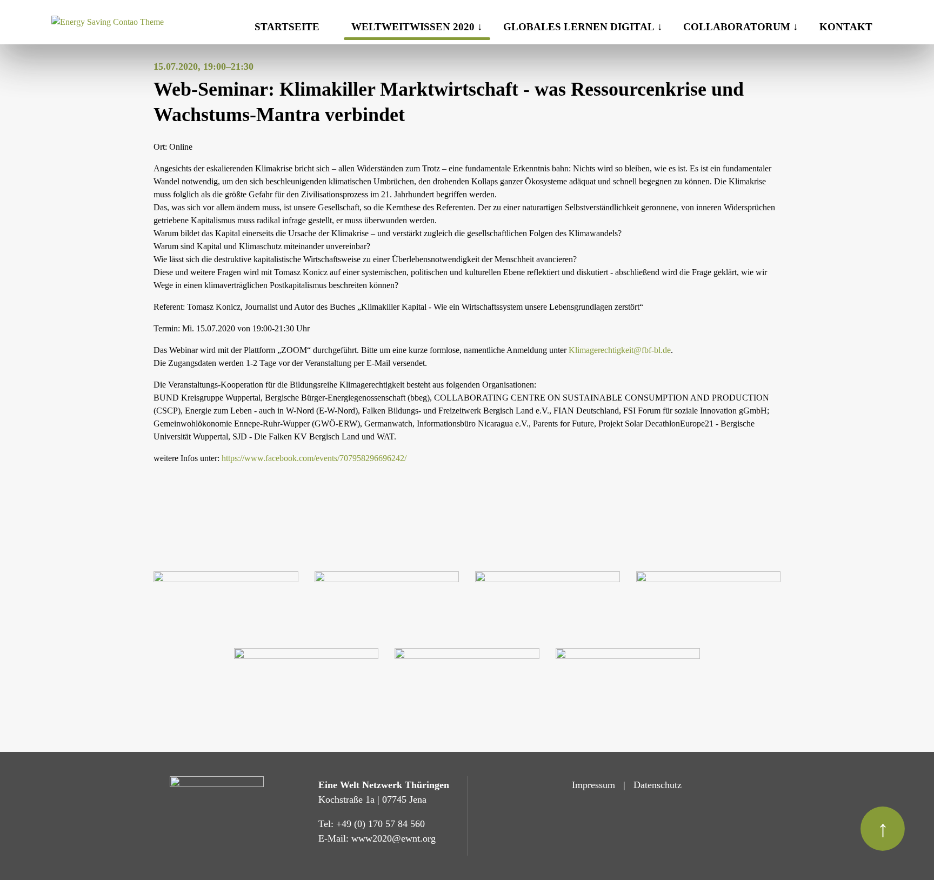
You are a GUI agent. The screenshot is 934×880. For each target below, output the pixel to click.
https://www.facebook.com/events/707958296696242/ (314, 458)
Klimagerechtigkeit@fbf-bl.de (620, 350)
